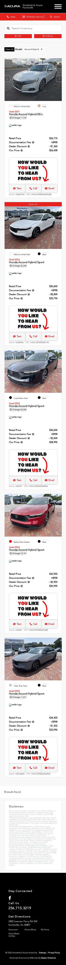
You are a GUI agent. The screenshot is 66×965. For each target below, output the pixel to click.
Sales (12, 16)
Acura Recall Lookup (13, 934)
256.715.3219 (19, 908)
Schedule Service (34, 16)
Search (56, 16)
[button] (59, 79)
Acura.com (13, 929)
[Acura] (12, 6)
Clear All (9, 49)
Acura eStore (30, 929)
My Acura (45, 929)
